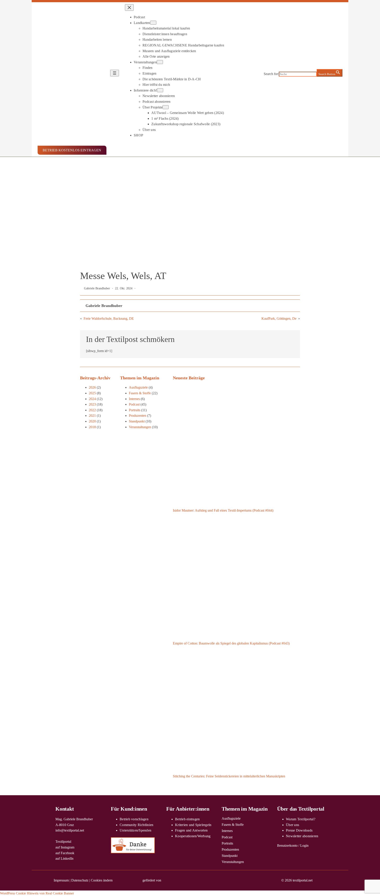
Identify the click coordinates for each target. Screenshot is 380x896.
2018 (92, 427)
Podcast (134, 404)
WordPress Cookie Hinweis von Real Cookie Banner (37, 893)
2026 (92, 387)
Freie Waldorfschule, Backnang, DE (109, 318)
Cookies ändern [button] (102, 880)
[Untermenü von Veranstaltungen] (160, 62)
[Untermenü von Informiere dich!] (160, 90)
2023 (92, 404)
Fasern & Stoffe (140, 393)
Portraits (134, 410)
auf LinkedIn (64, 858)
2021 (92, 415)
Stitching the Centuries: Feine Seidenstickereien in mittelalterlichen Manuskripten (229, 776)
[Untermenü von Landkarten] (153, 23)
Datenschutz (79, 880)
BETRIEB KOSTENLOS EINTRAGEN (72, 150)
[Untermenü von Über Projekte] (166, 107)
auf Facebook (64, 853)
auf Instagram (64, 847)
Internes (134, 399)
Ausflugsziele (138, 387)
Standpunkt (137, 421)
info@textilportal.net (69, 830)
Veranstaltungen (140, 427)
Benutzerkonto (287, 845)
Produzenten (137, 415)
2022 (92, 410)
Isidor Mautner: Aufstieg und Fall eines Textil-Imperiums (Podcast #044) (223, 510)
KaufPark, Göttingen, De (278, 318)
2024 (92, 399)
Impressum (61, 880)
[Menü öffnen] (114, 73)
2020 (92, 421)
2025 (92, 393)
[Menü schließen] (129, 7)
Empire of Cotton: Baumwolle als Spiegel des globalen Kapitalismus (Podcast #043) (231, 643)
